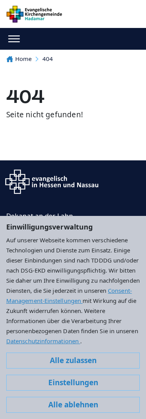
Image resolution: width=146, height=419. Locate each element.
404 (47, 59)
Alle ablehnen (73, 405)
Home (23, 59)
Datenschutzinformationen (43, 341)
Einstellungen (73, 382)
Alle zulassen (73, 360)
